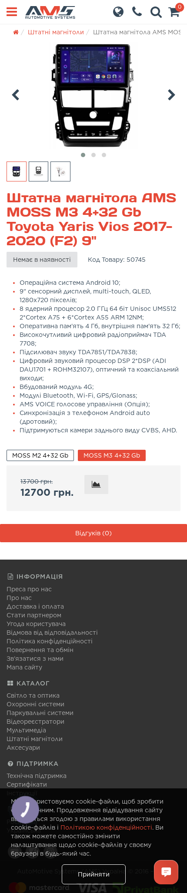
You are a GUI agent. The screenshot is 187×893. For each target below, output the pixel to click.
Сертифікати (27, 784)
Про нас (19, 597)
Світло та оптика (33, 695)
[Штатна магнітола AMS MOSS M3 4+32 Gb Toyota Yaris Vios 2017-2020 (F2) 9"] (93, 95)
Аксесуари (23, 747)
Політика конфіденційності (50, 641)
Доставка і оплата (35, 606)
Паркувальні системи (40, 712)
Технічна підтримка (37, 775)
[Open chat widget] (166, 872)
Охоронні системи (35, 704)
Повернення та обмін (40, 649)
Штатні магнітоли (35, 738)
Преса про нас (29, 589)
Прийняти (94, 874)
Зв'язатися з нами (35, 658)
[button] (174, 13)
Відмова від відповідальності (52, 632)
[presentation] (15, 93)
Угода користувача (36, 623)
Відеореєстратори (35, 721)
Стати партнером (34, 615)
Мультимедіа (26, 730)
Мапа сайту (24, 667)
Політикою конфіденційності (106, 827)
